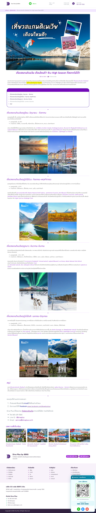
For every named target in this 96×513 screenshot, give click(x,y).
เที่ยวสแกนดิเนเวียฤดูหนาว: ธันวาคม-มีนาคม (21, 99)
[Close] (93, 477)
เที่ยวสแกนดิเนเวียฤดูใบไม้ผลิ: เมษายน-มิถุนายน (22, 101)
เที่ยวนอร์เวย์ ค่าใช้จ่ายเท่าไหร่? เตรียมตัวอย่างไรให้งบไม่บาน (79, 445)
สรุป (11, 104)
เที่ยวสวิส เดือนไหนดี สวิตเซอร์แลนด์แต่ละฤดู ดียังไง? (57, 445)
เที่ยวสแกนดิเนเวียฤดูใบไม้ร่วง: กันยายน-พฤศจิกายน (23, 97)
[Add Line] (78, 509)
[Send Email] (87, 509)
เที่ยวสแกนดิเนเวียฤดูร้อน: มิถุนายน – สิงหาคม (21, 94)
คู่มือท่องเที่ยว (13, 10)
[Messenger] (82, 509)
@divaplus (20, 417)
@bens (34, 4)
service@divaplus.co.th (24, 420)
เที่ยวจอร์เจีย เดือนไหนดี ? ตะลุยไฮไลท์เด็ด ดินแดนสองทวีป (36, 445)
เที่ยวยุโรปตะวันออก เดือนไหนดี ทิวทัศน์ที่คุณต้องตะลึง (16, 445)
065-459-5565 (81, 4)
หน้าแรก (7, 10)
